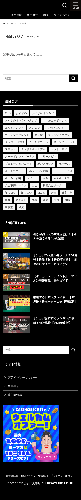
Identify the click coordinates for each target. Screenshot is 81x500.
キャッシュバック (59, 134)
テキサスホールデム (33, 149)
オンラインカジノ (56, 127)
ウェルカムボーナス (55, 120)
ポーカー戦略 (13, 178)
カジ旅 (39, 134)
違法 (21, 207)
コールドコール (38, 142)
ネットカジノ (59, 149)
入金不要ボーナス (16, 185)
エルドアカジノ (14, 127)
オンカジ (34, 127)
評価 (45, 200)
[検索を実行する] (73, 78)
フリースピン (48, 156)
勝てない (26, 192)
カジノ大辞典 (14, 5)
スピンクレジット (64, 142)
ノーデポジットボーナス (20, 156)
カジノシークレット (17, 134)
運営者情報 (15, 395)
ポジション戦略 (38, 171)
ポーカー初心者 (63, 171)
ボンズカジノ (45, 163)
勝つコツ (10, 192)
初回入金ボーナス (53, 185)
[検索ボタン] (64, 5)
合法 (53, 192)
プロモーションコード (18, 163)
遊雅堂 (9, 207)
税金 (7, 200)
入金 (45, 178)
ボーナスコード (14, 171)
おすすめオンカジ (43, 113)
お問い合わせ (28, 475)
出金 (34, 185)
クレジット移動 (14, 142)
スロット (10, 149)
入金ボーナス (62, 178)
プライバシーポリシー (22, 377)
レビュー (32, 178)
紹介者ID (21, 200)
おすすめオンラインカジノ (21, 120)
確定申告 (67, 192)
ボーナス (64, 163)
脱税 (34, 200)
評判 (56, 200)
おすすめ (21, 113)
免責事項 (13, 386)
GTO (8, 113)
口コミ (41, 192)
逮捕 (67, 200)
